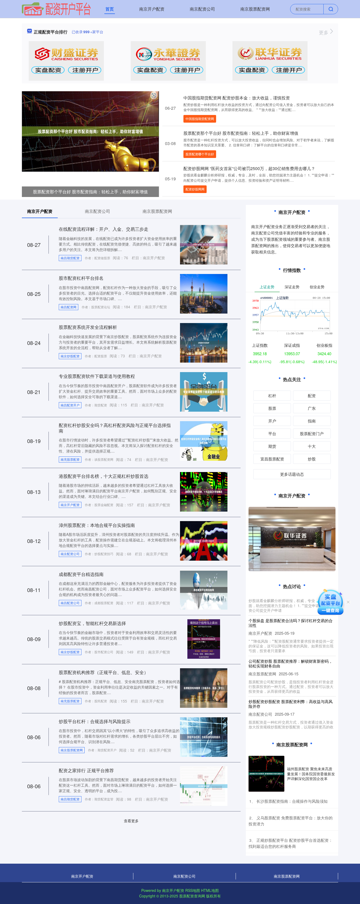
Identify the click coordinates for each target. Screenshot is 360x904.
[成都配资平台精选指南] (203, 589)
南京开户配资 (151, 9)
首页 (109, 9)
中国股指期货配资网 (200, 118)
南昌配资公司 (70, 602)
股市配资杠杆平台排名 (81, 278)
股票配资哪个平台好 (200, 154)
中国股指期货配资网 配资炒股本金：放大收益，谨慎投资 (236, 98)
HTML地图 (210, 890)
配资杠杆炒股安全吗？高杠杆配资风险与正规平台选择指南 (115, 428)
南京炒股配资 (70, 356)
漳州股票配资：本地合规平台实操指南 (97, 525)
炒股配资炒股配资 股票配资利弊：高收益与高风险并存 (291, 694)
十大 (312, 446)
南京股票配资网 (255, 9)
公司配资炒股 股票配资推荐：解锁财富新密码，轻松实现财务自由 (291, 654)
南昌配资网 (68, 307)
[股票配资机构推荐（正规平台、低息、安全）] (203, 687)
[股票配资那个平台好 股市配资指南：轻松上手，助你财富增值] (90, 130)
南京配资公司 (202, 9)
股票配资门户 (312, 433)
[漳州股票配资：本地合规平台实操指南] (203, 540)
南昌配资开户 (70, 405)
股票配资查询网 (192, 895)
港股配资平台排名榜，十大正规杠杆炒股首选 (103, 476)
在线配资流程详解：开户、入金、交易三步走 (103, 228)
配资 (312, 395)
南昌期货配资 (70, 258)
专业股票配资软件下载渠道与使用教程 (97, 376)
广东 (312, 408)
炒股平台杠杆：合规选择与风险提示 (94, 721)
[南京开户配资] (56, 8)
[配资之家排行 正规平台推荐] (203, 785)
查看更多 (131, 820)
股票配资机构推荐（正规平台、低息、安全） (103, 672)
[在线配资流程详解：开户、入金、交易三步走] (203, 244)
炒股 (312, 458)
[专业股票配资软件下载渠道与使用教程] (203, 391)
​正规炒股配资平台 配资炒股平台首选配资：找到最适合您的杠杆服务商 (291, 843)
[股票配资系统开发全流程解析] (203, 342)
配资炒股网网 (195, 189)
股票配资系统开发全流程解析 (88, 327)
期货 (272, 446)
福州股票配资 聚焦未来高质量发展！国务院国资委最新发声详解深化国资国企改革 (311, 773)
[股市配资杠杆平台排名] (203, 293)
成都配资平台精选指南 (81, 574)
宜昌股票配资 (272, 458)
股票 (272, 408)
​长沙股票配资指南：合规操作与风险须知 (292, 801)
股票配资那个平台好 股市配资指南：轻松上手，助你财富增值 (90, 192)
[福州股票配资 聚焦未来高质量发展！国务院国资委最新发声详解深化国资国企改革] (266, 774)
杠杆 (272, 395)
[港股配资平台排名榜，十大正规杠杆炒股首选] (203, 491)
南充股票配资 (70, 459)
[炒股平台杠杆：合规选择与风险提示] (203, 736)
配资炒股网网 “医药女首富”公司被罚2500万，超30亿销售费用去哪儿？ (249, 168)
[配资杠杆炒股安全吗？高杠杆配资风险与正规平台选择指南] (203, 440)
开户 (272, 421)
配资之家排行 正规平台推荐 (86, 770)
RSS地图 (192, 890)
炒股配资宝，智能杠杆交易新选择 (92, 623)
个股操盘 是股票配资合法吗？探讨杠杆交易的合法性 (291, 613)
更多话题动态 (292, 474)
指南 (312, 421)
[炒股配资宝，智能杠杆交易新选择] (203, 638)
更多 (324, 32)
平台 (272, 433)
